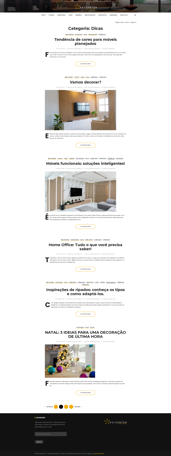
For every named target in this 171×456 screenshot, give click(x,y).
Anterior (50, 407)
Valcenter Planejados (93, 48)
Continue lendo (85, 64)
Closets (76, 77)
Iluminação (98, 240)
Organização (92, 34)
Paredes (102, 282)
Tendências (102, 34)
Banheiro (79, 15)
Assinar (39, 442)
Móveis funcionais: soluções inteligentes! (85, 163)
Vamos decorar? (85, 82)
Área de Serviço (90, 15)
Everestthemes (99, 453)
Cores (83, 77)
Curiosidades (80, 158)
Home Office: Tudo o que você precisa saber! (85, 246)
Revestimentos (111, 282)
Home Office (102, 15)
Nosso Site (124, 15)
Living (71, 15)
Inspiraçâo (102, 158)
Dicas (85, 34)
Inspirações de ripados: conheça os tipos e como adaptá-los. (85, 291)
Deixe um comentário (109, 48)
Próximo (77, 407)
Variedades (113, 15)
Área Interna (69, 34)
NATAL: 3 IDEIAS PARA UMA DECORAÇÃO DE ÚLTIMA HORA (85, 334)
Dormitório (61, 15)
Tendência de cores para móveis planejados (85, 41)
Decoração (78, 34)
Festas (92, 327)
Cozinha (51, 15)
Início (44, 15)
